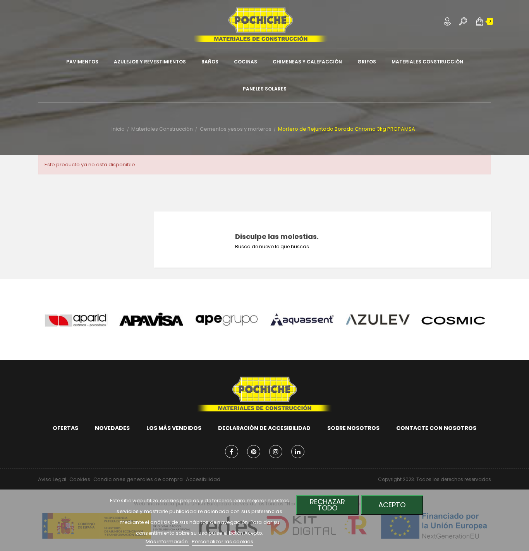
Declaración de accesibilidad (264, 428)
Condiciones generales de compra (138, 479)
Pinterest (253, 451)
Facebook (231, 451)
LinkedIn (297, 451)
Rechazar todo (327, 505)
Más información (167, 541)
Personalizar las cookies (222, 541)
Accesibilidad (203, 479)
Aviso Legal (52, 479)
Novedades (112, 428)
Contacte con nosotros (436, 428)
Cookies (79, 479)
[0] (479, 21)
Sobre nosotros (353, 428)
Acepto (391, 505)
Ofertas (65, 428)
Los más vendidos (173, 428)
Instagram (275, 451)
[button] (479, 21)
